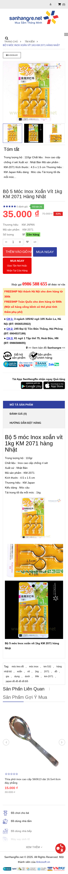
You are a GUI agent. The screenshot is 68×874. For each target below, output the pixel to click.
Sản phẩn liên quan (23, 688)
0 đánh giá (22, 206)
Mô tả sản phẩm (21, 404)
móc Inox (17, 643)
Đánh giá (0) (18, 413)
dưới (27, 676)
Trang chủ (11, 41)
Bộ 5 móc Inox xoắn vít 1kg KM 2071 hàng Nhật (31, 45)
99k (37, 676)
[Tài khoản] (51, 4)
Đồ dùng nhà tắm (21, 821)
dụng (17, 676)
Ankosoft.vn (43, 861)
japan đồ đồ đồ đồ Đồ (17, 681)
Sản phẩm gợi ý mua (25, 697)
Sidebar (13, 55)
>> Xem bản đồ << (46, 347)
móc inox (33, 666)
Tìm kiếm (30, 41)
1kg (37, 671)
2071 (46, 671)
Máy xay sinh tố (20, 839)
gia (7, 676)
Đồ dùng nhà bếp (21, 831)
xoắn (19, 671)
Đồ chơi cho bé (20, 812)
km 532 (47, 666)
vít (28, 671)
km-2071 (48, 676)
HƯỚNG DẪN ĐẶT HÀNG (25, 422)
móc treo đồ (18, 666)
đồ (56, 671)
